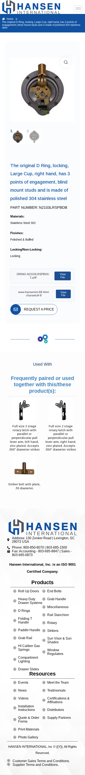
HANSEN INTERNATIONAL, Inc (30, 746)
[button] (66, 62)
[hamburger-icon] (78, 8)
